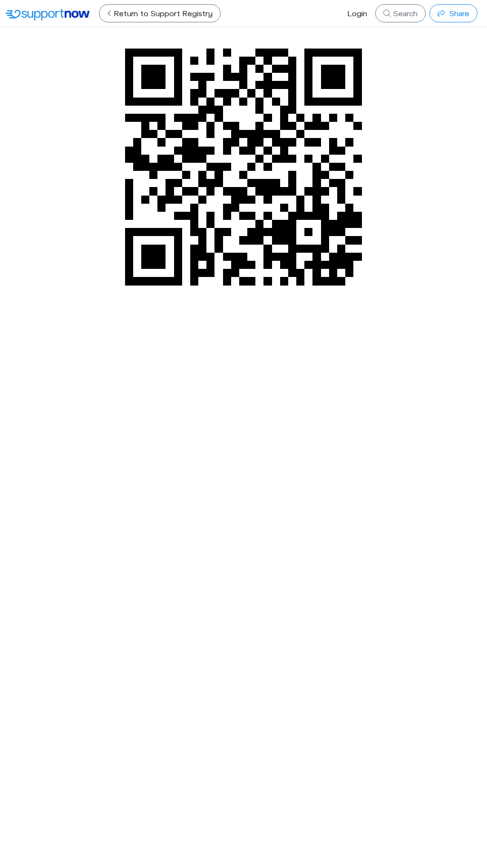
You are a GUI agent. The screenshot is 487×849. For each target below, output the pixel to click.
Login (357, 13)
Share (458, 13)
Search (404, 13)
